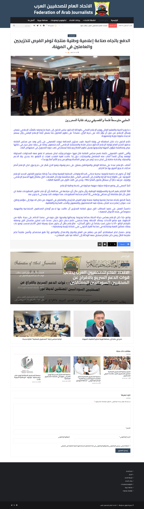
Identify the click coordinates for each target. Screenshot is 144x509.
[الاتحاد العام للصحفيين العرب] (72, 8)
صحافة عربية (42, 20)
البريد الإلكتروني (124, 437)
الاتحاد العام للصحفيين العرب (108, 505)
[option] (72, 278)
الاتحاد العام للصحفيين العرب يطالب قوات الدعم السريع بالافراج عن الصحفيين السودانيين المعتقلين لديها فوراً (70, 25)
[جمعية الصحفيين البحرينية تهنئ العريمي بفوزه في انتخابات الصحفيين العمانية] (57, 364)
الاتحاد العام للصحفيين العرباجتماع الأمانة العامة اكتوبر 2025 (98, 275)
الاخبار (130, 474)
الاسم (128, 428)
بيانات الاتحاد (74, 20)
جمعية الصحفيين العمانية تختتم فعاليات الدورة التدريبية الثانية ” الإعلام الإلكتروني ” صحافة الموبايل (88, 378)
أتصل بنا (31, 20)
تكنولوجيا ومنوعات (58, 20)
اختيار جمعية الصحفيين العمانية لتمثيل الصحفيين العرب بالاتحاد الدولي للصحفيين (117, 373)
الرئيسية (114, 20)
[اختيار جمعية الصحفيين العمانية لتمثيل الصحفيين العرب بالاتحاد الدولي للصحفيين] (117, 363)
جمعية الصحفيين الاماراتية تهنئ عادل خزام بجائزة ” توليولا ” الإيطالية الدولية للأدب (27, 377)
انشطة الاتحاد (90, 20)
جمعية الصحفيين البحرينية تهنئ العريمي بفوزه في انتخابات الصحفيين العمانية (57, 376)
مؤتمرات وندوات (127, 491)
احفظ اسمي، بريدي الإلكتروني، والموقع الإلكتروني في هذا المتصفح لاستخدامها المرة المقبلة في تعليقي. (95, 446)
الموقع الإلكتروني (64, 437)
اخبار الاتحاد (103, 20)
